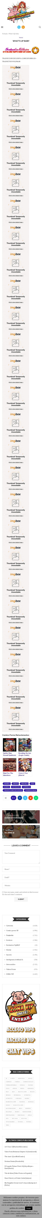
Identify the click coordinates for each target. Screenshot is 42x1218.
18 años (12, 1078)
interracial (17, 1095)
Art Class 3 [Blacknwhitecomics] (16, 1147)
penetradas (21, 1115)
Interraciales (21, 964)
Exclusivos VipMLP (21, 945)
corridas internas (11, 1085)
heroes (15, 783)
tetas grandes (10, 1122)
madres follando (11, 1101)
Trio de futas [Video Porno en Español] (18, 1173)
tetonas (20, 1122)
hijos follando (22, 1091)
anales (30, 1078)
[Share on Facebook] (20, 798)
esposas (15, 1088)
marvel (6, 787)
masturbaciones (11, 1108)
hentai (22, 1088)
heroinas (24, 783)
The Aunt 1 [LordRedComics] (15, 1156)
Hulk (32, 783)
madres (27, 1098)
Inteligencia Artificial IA (21, 960)
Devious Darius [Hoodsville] (14, 1161)
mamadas (30, 1101)
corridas (17, 1081)
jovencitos (9, 1098)
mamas (8, 1105)
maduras (22, 1101)
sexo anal (15, 1118)
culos (7, 1088)
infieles (8, 1095)
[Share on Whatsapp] (36, 798)
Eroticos (21, 940)
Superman (26, 787)
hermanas (31, 1088)
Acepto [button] (28, 1208)
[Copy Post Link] (20, 803)
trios (7, 1125)
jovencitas (27, 1095)
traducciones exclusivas (13, 790)
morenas (28, 1108)
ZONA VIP (21, 974)
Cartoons (21, 926)
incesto (32, 1091)
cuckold (22, 1085)
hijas (7, 1091)
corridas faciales (28, 1081)
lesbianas (19, 1098)
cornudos (9, 1081)
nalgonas (9, 1111)
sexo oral (24, 1118)
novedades (16, 787)
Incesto (21, 955)
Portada (4, 34)
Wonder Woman (30, 790)
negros (17, 1111)
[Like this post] (14, 798)
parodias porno (27, 1111)
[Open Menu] (2, 27)
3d (6, 1078)
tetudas (28, 1122)
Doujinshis (21, 935)
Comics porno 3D (21, 930)
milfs (20, 1108)
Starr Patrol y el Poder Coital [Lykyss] (18, 1178)
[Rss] (23, 27)
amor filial (21, 1078)
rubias (30, 1115)
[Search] (40, 27)
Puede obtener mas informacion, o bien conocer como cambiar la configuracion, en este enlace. (21, 1213)
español (7, 783)
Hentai (21, 950)
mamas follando (18, 1105)
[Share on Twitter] (25, 798)
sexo (7, 1118)
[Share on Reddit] (30, 798)
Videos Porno (21, 969)
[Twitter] (18, 27)
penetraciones (10, 1115)
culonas (30, 1085)
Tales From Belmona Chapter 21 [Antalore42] (21, 1152)
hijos (13, 1091)
